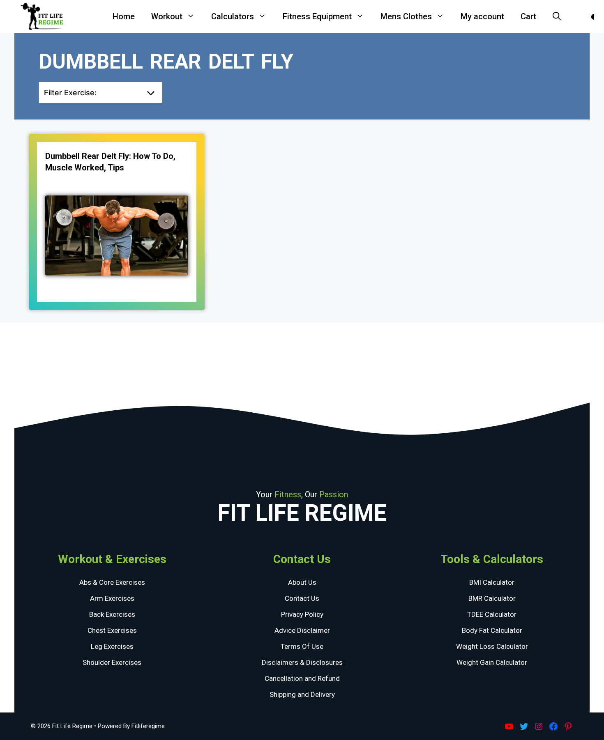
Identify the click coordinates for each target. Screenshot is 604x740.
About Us (302, 582)
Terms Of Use (302, 646)
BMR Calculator (492, 598)
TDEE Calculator (491, 614)
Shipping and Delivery (302, 694)
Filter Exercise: (70, 92)
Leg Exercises (112, 646)
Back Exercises (112, 614)
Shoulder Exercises (112, 662)
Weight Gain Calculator (491, 662)
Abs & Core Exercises (112, 582)
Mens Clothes (406, 16)
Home (124, 16)
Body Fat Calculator (492, 630)
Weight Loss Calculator (492, 646)
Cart (528, 16)
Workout (166, 16)
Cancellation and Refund (302, 678)
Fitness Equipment (317, 16)
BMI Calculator (491, 582)
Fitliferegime (148, 726)
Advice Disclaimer (302, 630)
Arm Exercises (112, 598)
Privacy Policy (302, 614)
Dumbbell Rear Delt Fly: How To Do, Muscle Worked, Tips (110, 161)
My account (482, 16)
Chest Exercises (112, 630)
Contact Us (302, 598)
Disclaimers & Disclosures (302, 662)
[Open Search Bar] (556, 16)
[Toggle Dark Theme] (594, 16)
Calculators (232, 16)
